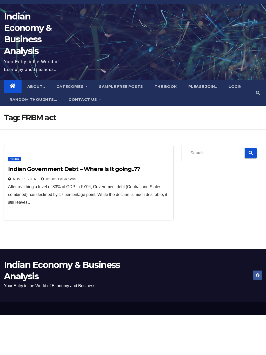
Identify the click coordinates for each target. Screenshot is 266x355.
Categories (70, 86)
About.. (36, 86)
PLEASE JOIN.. (202, 86)
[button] (258, 93)
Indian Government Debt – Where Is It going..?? (74, 169)
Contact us (83, 99)
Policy (14, 158)
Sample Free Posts (121, 86)
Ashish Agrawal (61, 179)
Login (235, 86)
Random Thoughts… (33, 99)
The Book (166, 86)
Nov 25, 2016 (24, 179)
